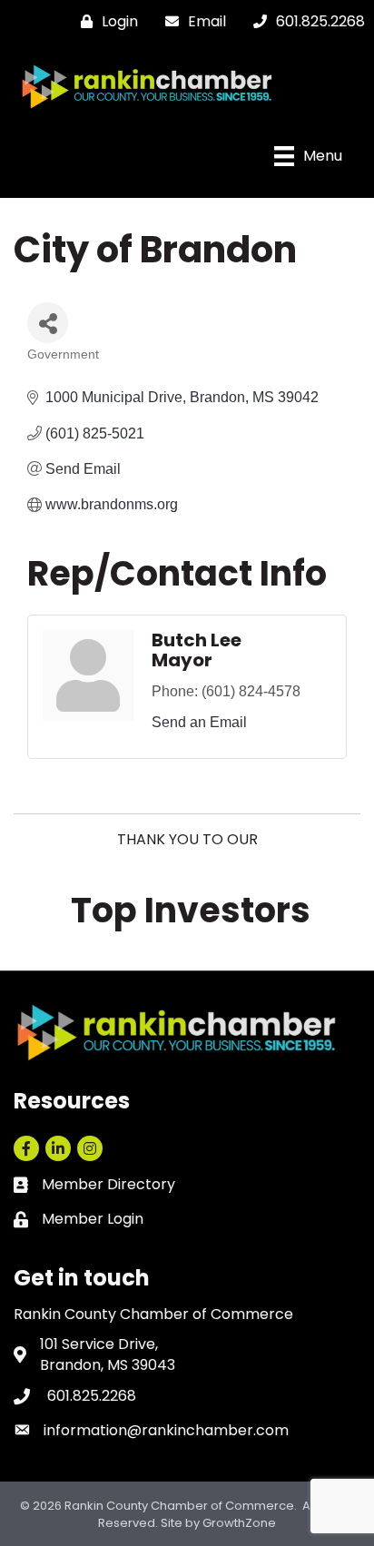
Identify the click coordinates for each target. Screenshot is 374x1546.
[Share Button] (47, 322)
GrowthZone (239, 1522)
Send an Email (199, 722)
